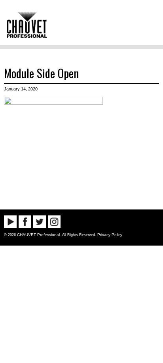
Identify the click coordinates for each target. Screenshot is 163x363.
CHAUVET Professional (38, 234)
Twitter (39, 221)
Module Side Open (41, 73)
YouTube (10, 221)
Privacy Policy (109, 234)
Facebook (25, 221)
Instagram (54, 221)
